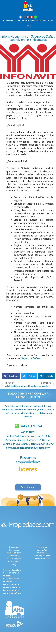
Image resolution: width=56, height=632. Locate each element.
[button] (28, 26)
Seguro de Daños (30, 358)
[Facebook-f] (24, 17)
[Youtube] (31, 17)
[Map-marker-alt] (20, 17)
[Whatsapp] (35, 17)
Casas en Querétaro (12, 570)
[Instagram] (28, 17)
